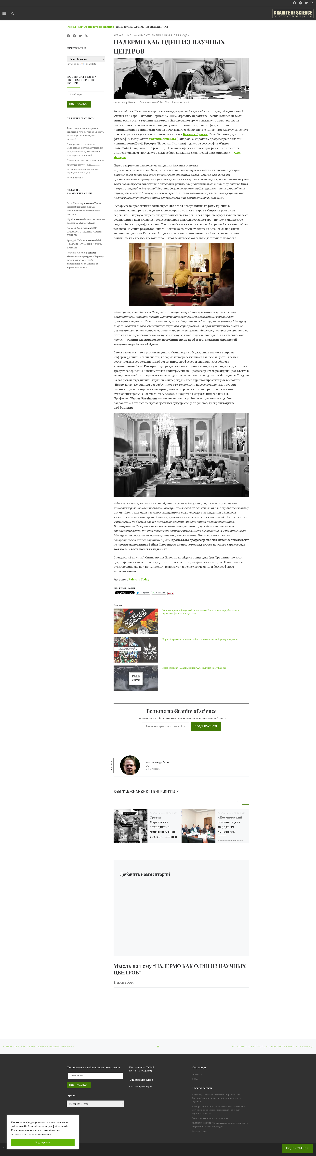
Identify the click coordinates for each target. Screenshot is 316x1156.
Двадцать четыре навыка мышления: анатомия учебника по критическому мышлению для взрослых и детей (85, 149)
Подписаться (206, 726)
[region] (43, 1132)
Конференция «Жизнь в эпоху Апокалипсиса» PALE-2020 (194, 667)
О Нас (195, 1079)
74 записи (153, 769)
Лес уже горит (75, 177)
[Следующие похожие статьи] (245, 801)
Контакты (197, 1074)
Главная (71, 26)
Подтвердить (42, 1142)
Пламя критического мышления (86, 160)
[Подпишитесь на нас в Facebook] (294, 3)
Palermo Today (139, 579)
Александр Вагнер (125, 102)
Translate (91, 64)
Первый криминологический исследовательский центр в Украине (200, 639)
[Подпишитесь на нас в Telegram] (300, 3)
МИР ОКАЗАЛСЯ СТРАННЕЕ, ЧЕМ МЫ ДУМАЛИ (84, 232)
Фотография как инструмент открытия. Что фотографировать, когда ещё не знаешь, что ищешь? (86, 133)
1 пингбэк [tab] (123, 982)
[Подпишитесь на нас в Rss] (312, 3)
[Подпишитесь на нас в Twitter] (306, 3)
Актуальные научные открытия (96, 26)
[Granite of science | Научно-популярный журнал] (293, 13)
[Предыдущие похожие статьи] (237, 801)
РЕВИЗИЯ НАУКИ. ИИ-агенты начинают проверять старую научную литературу (83, 169)
